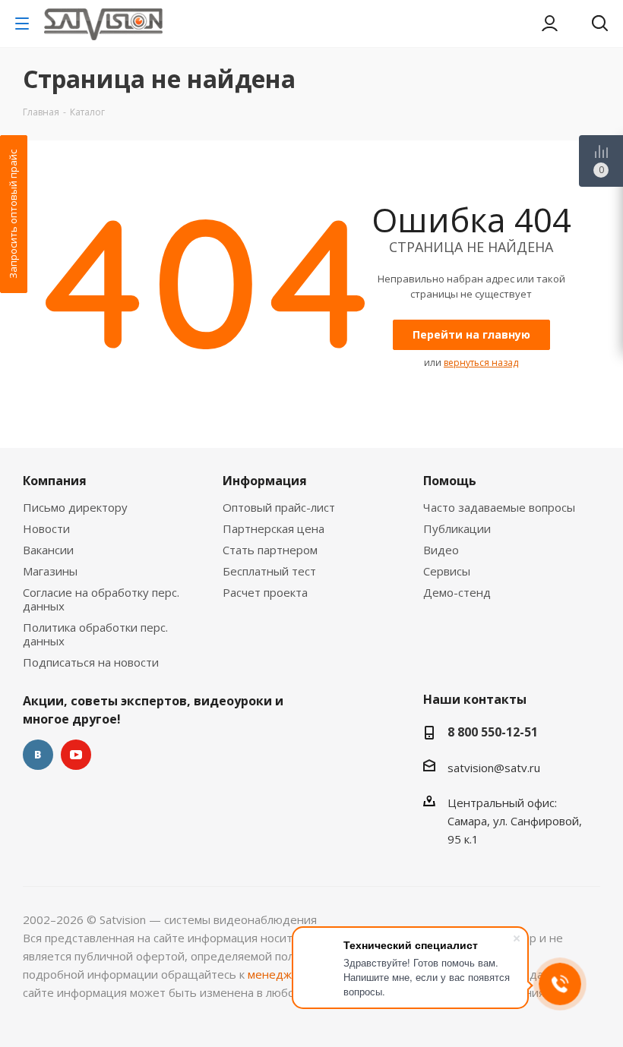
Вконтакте (38, 755)
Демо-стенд (457, 592)
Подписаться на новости (91, 662)
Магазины (50, 571)
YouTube (76, 755)
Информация (265, 480)
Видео (441, 549)
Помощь (449, 480)
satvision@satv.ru (493, 767)
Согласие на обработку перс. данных (101, 599)
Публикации (457, 528)
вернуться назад (481, 362)
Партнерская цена (273, 528)
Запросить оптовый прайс (13, 214)
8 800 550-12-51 (492, 732)
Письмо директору (75, 507)
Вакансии (48, 549)
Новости (46, 528)
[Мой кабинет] (550, 23)
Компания (55, 480)
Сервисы (446, 571)
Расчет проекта (265, 592)
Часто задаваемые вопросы (499, 507)
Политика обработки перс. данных (95, 634)
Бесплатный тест (269, 571)
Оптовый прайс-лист (279, 507)
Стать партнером (270, 549)
